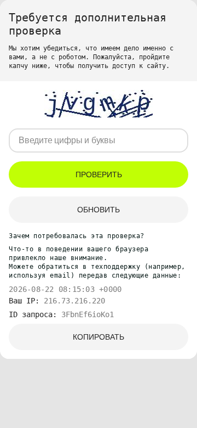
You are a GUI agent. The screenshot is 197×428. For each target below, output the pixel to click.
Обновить (98, 209)
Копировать (98, 337)
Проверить (99, 174)
